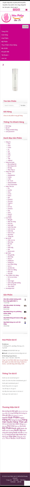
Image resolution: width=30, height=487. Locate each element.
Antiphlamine (11, 175)
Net (9, 151)
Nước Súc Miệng (12, 270)
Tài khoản (4, 55)
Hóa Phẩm (4, 38)
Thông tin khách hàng (12, 129)
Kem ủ (9, 266)
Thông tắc (10, 236)
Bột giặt (10, 220)
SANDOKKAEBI (12, 182)
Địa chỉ (7, 128)
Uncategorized (10, 288)
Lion (9, 205)
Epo (9, 197)
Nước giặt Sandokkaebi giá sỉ (10, 383)
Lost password (10, 131)
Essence (10, 199)
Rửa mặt (10, 271)
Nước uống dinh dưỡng (14, 283)
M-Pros (10, 207)
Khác (9, 245)
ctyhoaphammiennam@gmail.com (17, 353)
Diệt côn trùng (12, 221)
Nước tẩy (10, 231)
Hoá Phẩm (9, 218)
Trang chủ (4, 31)
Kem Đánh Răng (12, 264)
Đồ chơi (10, 244)
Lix (8, 149)
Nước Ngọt (11, 281)
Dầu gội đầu (11, 255)
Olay (9, 153)
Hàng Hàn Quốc (10, 171)
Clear (9, 145)
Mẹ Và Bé (4, 48)
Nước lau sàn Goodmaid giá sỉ (10, 378)
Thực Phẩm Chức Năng (9, 45)
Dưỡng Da (11, 260)
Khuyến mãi (5, 52)
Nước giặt (10, 225)
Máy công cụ (11, 169)
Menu (26, 27)
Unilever (10, 160)
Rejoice (10, 214)
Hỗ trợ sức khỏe (12, 277)
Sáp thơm (10, 234)
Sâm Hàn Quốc (12, 284)
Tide (9, 158)
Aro (9, 188)
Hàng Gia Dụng (10, 162)
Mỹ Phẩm (8, 253)
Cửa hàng (4, 35)
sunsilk (9, 216)
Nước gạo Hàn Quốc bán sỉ (10, 394)
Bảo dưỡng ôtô (12, 164)
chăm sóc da (11, 240)
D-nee (9, 194)
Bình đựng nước (12, 166)
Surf (9, 157)
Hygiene (10, 203)
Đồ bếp (10, 168)
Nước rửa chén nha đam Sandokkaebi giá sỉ (14, 380)
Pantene (10, 208)
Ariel (9, 144)
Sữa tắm (10, 273)
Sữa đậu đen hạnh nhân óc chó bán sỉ (12, 391)
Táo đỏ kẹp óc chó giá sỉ (9, 388)
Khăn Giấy (10, 247)
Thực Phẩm (11, 286)
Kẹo (9, 279)
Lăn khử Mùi (11, 268)
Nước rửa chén (12, 227)
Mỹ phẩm (4, 41)
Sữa (9, 249)
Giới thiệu (15, 480)
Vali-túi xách (11, 251)
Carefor (10, 190)
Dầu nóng (10, 242)
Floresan (10, 201)
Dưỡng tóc (11, 262)
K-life (9, 179)
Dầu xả (10, 258)
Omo (9, 155)
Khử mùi (10, 223)
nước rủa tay (11, 229)
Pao (9, 210)
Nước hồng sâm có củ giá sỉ (10, 386)
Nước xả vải (11, 232)
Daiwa (9, 195)
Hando (10, 177)
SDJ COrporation (12, 184)
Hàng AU (8, 142)
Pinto (9, 212)
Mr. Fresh (10, 181)
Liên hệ (3, 58)
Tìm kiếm (22, 105)
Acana (9, 173)
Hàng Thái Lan (10, 186)
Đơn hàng (8, 126)
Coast (9, 147)
